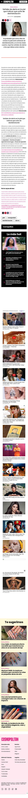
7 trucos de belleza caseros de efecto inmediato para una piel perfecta (12, 81)
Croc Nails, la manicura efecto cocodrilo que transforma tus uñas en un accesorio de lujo (12, 646)
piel (3, 218)
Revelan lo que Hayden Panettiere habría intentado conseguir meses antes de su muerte (14, 266)
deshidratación (7, 220)
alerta (17, 220)
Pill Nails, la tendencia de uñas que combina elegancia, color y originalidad (13, 725)
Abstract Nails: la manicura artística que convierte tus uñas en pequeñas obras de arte (13, 672)
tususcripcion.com (7, 208)
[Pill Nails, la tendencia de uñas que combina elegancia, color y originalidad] (14, 712)
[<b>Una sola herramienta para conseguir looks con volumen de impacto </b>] (14, 686)
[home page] (8, 2)
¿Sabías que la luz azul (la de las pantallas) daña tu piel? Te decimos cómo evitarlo (13, 195)
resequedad (12, 218)
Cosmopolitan (17, 16)
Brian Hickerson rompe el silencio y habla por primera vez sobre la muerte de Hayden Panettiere (15, 282)
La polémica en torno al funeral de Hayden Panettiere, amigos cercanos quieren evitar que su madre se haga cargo (15, 274)
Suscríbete (23, 1)
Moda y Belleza (14, 7)
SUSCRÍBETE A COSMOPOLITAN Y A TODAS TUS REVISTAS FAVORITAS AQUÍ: (13, 206)
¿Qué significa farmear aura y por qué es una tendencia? (14, 253)
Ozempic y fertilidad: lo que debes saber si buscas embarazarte (14, 259)
